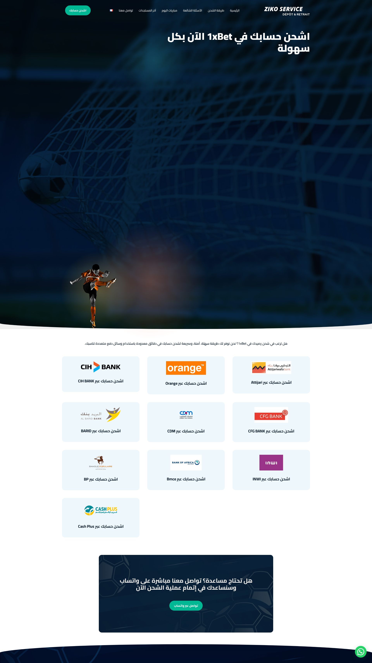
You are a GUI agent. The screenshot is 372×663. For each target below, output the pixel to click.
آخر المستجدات (147, 10)
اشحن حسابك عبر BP (101, 479)
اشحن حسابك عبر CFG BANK (271, 431)
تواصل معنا (126, 10)
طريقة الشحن (216, 10)
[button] (361, 652)
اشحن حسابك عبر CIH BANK (100, 380)
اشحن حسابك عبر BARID (101, 430)
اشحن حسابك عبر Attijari (271, 382)
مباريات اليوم (169, 10)
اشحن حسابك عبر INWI (271, 478)
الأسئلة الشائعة (192, 10)
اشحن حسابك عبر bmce (186, 478)
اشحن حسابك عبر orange (186, 383)
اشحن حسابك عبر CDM (186, 431)
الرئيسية (234, 10)
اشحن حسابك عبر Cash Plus (101, 526)
